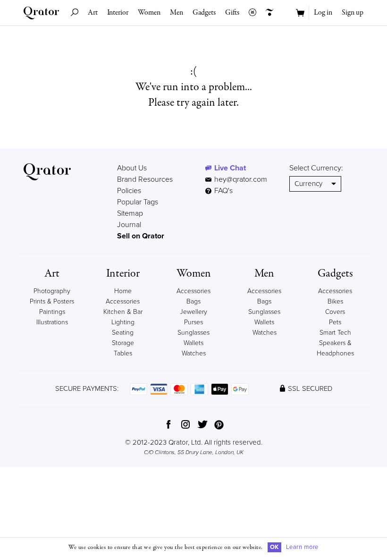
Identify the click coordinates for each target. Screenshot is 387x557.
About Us (132, 168)
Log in (323, 13)
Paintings (52, 312)
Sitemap (130, 213)
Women (149, 13)
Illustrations (52, 322)
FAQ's (222, 190)
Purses (193, 322)
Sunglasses (193, 333)
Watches (194, 353)
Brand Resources (145, 179)
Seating (123, 333)
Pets (335, 322)
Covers (335, 312)
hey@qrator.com (240, 179)
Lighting (123, 322)
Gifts (232, 13)
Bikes (335, 301)
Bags (193, 301)
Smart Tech (335, 333)
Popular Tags (137, 202)
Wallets (193, 343)
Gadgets (204, 13)
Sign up (352, 13)
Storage (123, 343)
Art (93, 13)
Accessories (193, 291)
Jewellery (193, 312)
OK (274, 547)
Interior (117, 13)
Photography (52, 291)
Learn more (302, 547)
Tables (123, 353)
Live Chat (230, 168)
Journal (129, 224)
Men (176, 13)
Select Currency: (316, 168)
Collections (252, 13)
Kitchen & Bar (123, 312)
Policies (129, 190)
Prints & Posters (52, 301)
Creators (269, 13)
